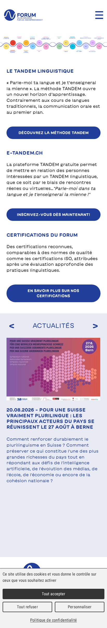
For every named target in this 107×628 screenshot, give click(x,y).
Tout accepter (53, 593)
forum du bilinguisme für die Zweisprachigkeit (23, 15)
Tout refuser (27, 606)
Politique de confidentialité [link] (53, 620)
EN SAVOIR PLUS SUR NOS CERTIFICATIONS (53, 293)
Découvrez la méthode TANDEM (53, 133)
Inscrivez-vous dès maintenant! (53, 214)
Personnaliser (79, 606)
